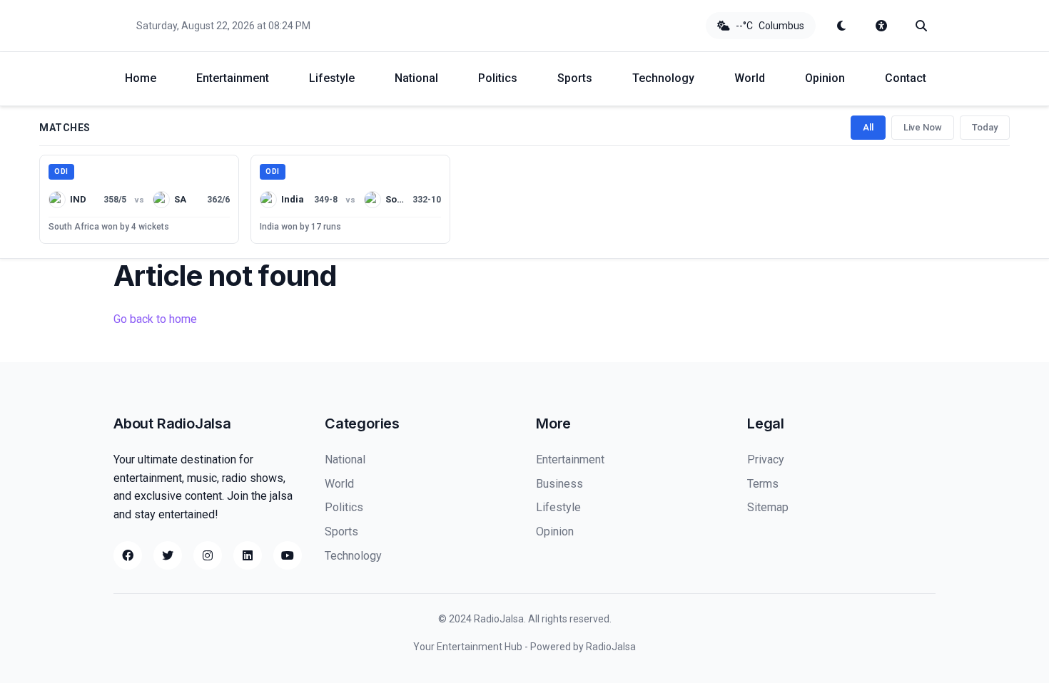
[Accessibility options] (881, 25)
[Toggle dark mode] (841, 25)
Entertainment (232, 78)
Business (559, 484)
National (416, 78)
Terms (763, 484)
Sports (574, 78)
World (749, 78)
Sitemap (768, 507)
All (868, 127)
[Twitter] (167, 555)
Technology (663, 78)
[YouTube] (287, 555)
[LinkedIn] (247, 555)
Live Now (922, 127)
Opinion (825, 78)
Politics (497, 78)
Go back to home (155, 319)
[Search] (921, 25)
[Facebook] (127, 555)
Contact (905, 78)
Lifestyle (332, 78)
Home (140, 78)
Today (985, 127)
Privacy (765, 459)
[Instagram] (207, 555)
